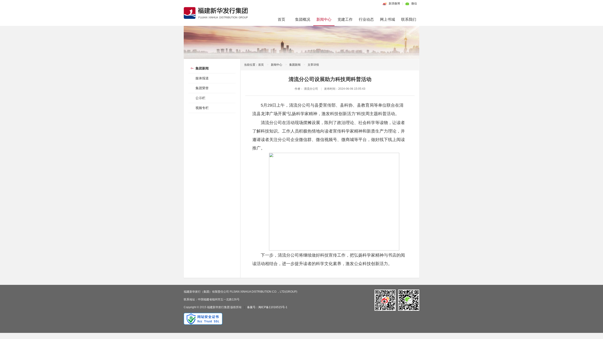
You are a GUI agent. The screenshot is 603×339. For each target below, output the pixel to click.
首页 (281, 19)
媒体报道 (202, 78)
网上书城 (387, 19)
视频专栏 (202, 108)
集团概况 (302, 19)
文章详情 (313, 64)
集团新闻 (295, 64)
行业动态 (366, 19)
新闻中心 (323, 19)
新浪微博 (394, 3)
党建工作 (345, 19)
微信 (414, 3)
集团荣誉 (202, 88)
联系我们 (408, 19)
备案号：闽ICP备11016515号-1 (267, 307)
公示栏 (200, 98)
